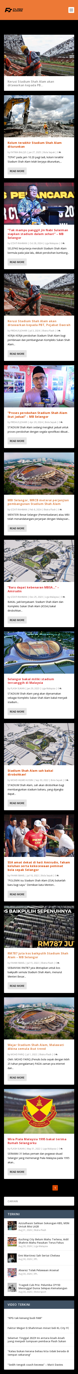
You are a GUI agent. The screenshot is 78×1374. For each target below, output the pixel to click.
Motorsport (40, 1291)
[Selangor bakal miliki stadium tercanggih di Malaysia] (39, 653)
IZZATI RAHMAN (19, 243)
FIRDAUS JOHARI (19, 330)
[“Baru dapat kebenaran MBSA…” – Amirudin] (39, 561)
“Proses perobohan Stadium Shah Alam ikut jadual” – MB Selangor (37, 415)
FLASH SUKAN (18, 688)
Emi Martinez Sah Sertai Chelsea (39, 1255)
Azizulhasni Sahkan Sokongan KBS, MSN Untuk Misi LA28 (44, 1224)
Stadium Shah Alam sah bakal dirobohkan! (30, 772)
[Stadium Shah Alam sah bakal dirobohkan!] (39, 744)
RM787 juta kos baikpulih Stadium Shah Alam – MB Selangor (38, 955)
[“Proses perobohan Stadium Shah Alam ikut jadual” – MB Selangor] (39, 386)
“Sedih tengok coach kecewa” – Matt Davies (35, 1364)
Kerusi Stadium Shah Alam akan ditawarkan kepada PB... (31, 83)
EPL (36, 1259)
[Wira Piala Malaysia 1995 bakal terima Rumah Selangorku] (39, 1111)
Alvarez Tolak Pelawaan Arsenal (39, 1270)
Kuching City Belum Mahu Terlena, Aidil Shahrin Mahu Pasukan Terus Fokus (44, 1241)
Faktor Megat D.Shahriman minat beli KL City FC (38, 1328)
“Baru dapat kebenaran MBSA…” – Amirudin (33, 589)
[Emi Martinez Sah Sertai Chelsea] (12, 1257)
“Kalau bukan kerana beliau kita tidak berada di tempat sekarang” (38, 1352)
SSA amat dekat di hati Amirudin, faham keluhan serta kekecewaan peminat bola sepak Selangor (39, 866)
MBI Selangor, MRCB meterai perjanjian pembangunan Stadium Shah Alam (38, 502)
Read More (17, 171)
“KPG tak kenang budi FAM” (25, 1318)
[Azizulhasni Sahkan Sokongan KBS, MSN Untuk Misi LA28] (12, 1225)
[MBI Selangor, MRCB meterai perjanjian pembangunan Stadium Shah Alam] (39, 473)
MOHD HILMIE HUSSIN (22, 780)
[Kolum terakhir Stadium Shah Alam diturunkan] (39, 116)
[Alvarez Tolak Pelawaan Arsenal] (12, 1272)
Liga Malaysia (51, 243)
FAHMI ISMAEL (18, 875)
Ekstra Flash (48, 330)
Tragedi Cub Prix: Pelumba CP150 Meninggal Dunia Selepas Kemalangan (43, 1286)
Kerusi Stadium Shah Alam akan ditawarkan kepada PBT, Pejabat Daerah (39, 323)
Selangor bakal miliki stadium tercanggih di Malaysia (31, 681)
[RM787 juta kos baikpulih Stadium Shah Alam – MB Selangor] (39, 927)
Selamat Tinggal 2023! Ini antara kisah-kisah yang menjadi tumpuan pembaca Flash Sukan (37, 1339)
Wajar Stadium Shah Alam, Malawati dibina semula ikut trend (36, 1047)
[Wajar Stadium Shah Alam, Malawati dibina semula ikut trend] (39, 1018)
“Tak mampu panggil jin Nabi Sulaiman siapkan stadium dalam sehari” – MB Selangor (38, 234)
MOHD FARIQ (17, 1054)
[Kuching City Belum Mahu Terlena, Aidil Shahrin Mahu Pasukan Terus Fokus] (12, 1241)
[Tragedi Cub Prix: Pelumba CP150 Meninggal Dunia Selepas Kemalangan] (12, 1287)
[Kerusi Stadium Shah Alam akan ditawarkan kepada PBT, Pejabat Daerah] (39, 295)
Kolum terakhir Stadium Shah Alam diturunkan (35, 145)
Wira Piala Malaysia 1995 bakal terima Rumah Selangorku (37, 1141)
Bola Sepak (49, 152)
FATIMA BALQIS (18, 152)
